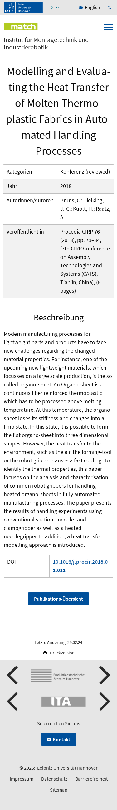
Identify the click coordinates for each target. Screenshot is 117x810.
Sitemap (58, 790)
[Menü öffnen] (108, 29)
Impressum (21, 779)
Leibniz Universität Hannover (67, 768)
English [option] (92, 7)
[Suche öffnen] (110, 7)
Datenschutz (54, 779)
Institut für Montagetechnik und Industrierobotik (46, 43)
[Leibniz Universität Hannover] (23, 7)
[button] (13, 675)
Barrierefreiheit (91, 779)
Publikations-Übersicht (58, 599)
